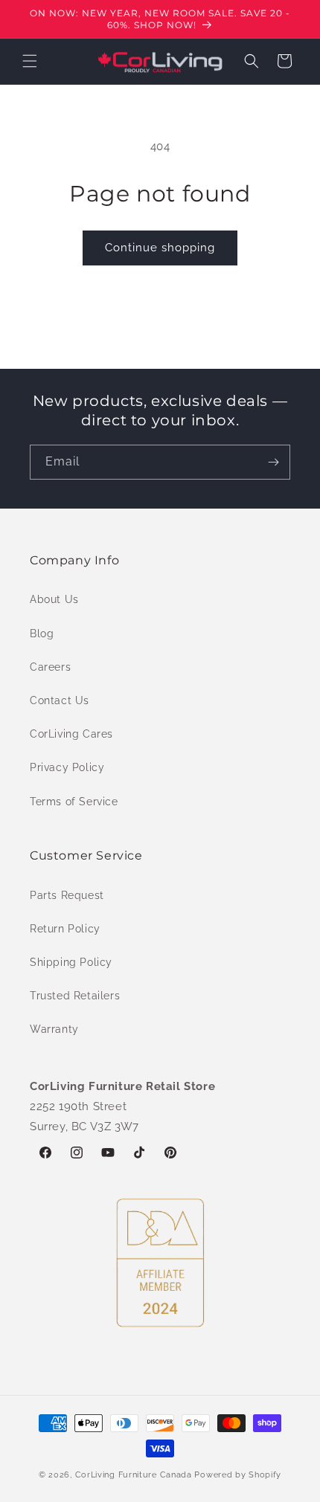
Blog (42, 633)
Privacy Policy (67, 767)
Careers (50, 667)
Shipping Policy (71, 962)
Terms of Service (74, 802)
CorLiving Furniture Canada (133, 1475)
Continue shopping (160, 247)
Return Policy (65, 929)
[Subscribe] (273, 462)
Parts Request (67, 895)
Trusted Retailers (75, 996)
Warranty (54, 1029)
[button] (29, 61)
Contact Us (59, 700)
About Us (54, 599)
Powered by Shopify (237, 1475)
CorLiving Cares (71, 734)
